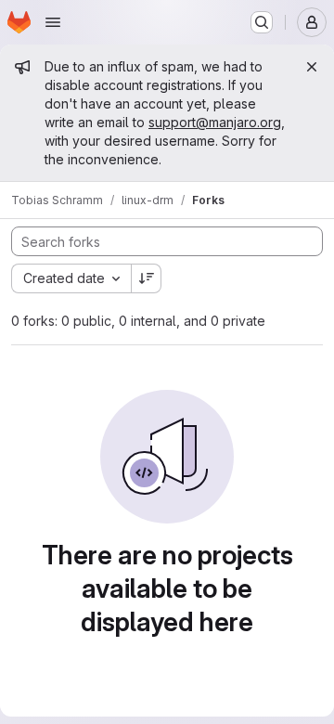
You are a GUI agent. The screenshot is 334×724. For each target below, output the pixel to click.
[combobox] (71, 278)
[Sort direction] (146, 278)
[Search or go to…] (261, 22)
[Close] (312, 67)
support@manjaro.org (214, 122)
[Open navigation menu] (53, 22)
